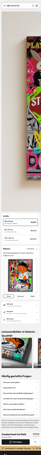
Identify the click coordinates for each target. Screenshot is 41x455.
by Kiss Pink (7, 437)
